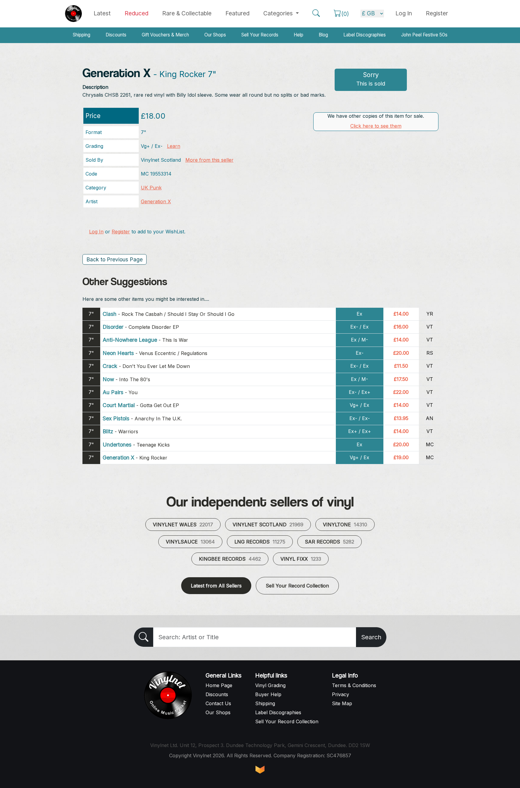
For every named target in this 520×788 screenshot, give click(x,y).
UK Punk (151, 188)
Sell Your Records (259, 35)
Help (298, 35)
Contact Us (218, 703)
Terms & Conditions (354, 685)
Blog (323, 35)
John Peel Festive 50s (424, 35)
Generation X (156, 201)
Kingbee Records (230, 559)
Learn (173, 146)
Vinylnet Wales (183, 525)
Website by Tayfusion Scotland (260, 769)
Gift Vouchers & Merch (165, 35)
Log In (96, 232)
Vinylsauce (190, 542)
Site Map (342, 703)
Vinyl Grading (270, 685)
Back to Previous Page (114, 259)
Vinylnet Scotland (268, 525)
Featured (237, 13)
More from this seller (209, 160)
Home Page (219, 685)
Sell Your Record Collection (297, 586)
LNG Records (259, 542)
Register (437, 13)
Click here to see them (375, 126)
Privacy (340, 694)
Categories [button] (278, 13)
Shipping (81, 35)
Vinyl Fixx (300, 559)
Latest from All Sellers (216, 586)
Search (371, 637)
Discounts (116, 35)
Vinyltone (345, 525)
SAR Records (329, 542)
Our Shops (215, 35)
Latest (102, 13)
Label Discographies (364, 35)
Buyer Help (268, 694)
